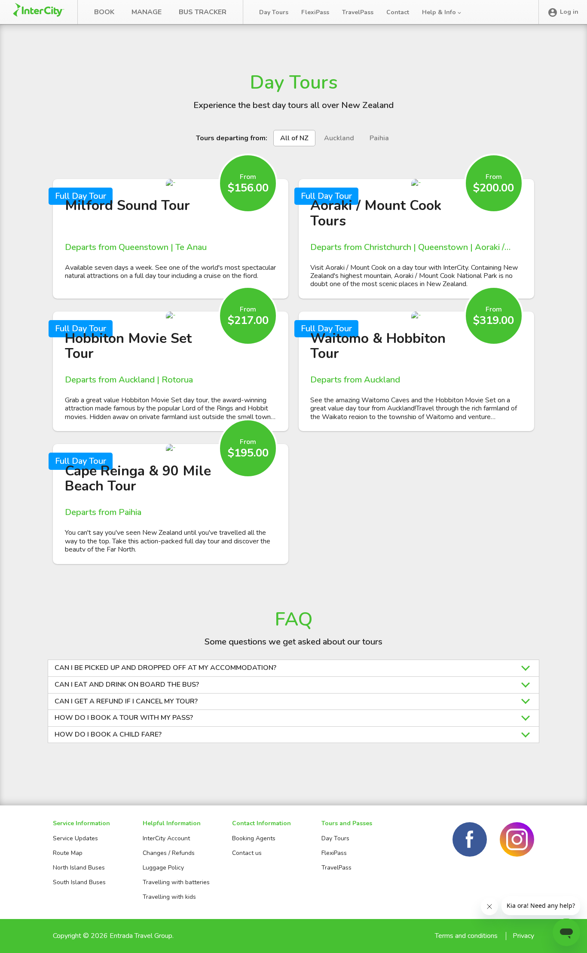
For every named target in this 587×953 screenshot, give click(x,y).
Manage (146, 12)
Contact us (247, 853)
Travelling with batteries (176, 882)
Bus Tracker (202, 12)
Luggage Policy (163, 868)
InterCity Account (166, 838)
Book (104, 12)
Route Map (68, 853)
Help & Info (440, 12)
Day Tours (273, 12)
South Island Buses (79, 882)
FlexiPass (315, 12)
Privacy (523, 936)
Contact (397, 12)
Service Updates (75, 838)
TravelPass (357, 12)
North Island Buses (79, 868)
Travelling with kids (169, 897)
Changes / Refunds (169, 853)
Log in (569, 12)
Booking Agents (253, 838)
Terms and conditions (466, 936)
